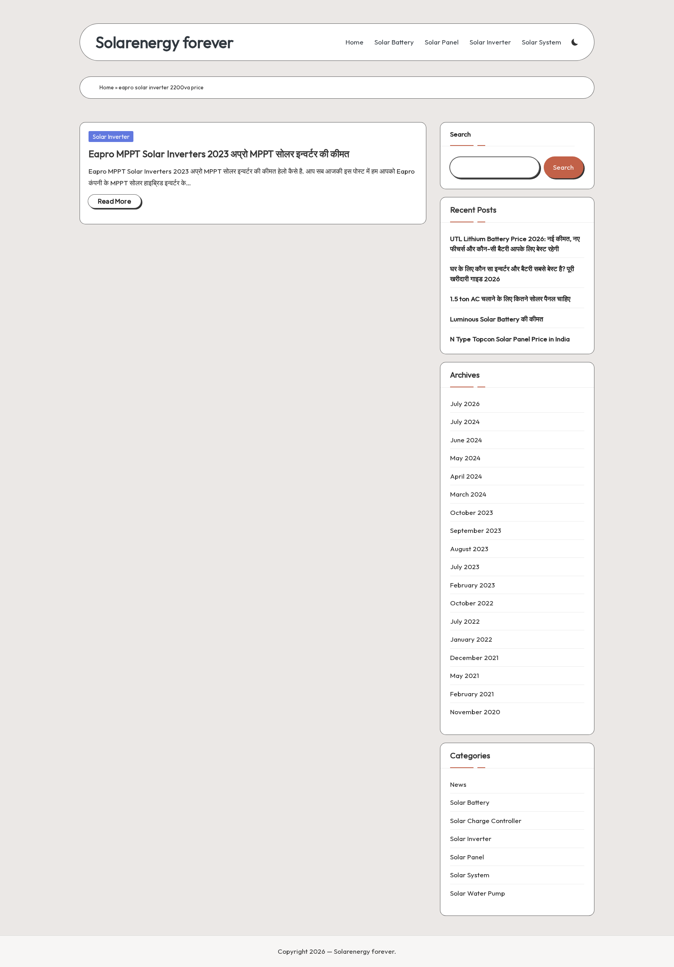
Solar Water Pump (477, 893)
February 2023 (472, 585)
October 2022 (471, 603)
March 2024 (468, 494)
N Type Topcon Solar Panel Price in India (510, 339)
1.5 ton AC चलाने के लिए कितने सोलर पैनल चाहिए (510, 299)
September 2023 (475, 530)
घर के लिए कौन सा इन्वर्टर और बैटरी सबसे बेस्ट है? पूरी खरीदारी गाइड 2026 (512, 273)
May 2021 (464, 675)
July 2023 (464, 566)
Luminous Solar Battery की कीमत (496, 319)
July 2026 (465, 403)
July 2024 (465, 421)
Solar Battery (470, 802)
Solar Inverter (110, 136)
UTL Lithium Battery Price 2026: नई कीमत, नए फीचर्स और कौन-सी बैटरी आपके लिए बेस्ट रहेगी (515, 243)
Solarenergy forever (165, 42)
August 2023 (469, 549)
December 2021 (474, 657)
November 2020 (475, 712)
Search (460, 134)
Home (106, 87)
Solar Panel (467, 857)
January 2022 (471, 639)
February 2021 (472, 694)
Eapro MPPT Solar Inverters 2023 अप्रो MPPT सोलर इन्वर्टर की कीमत (219, 154)
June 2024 (466, 440)
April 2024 (466, 476)
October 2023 (471, 512)
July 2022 (465, 621)
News (458, 784)
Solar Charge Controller (485, 820)
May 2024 (465, 458)
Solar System (470, 875)
